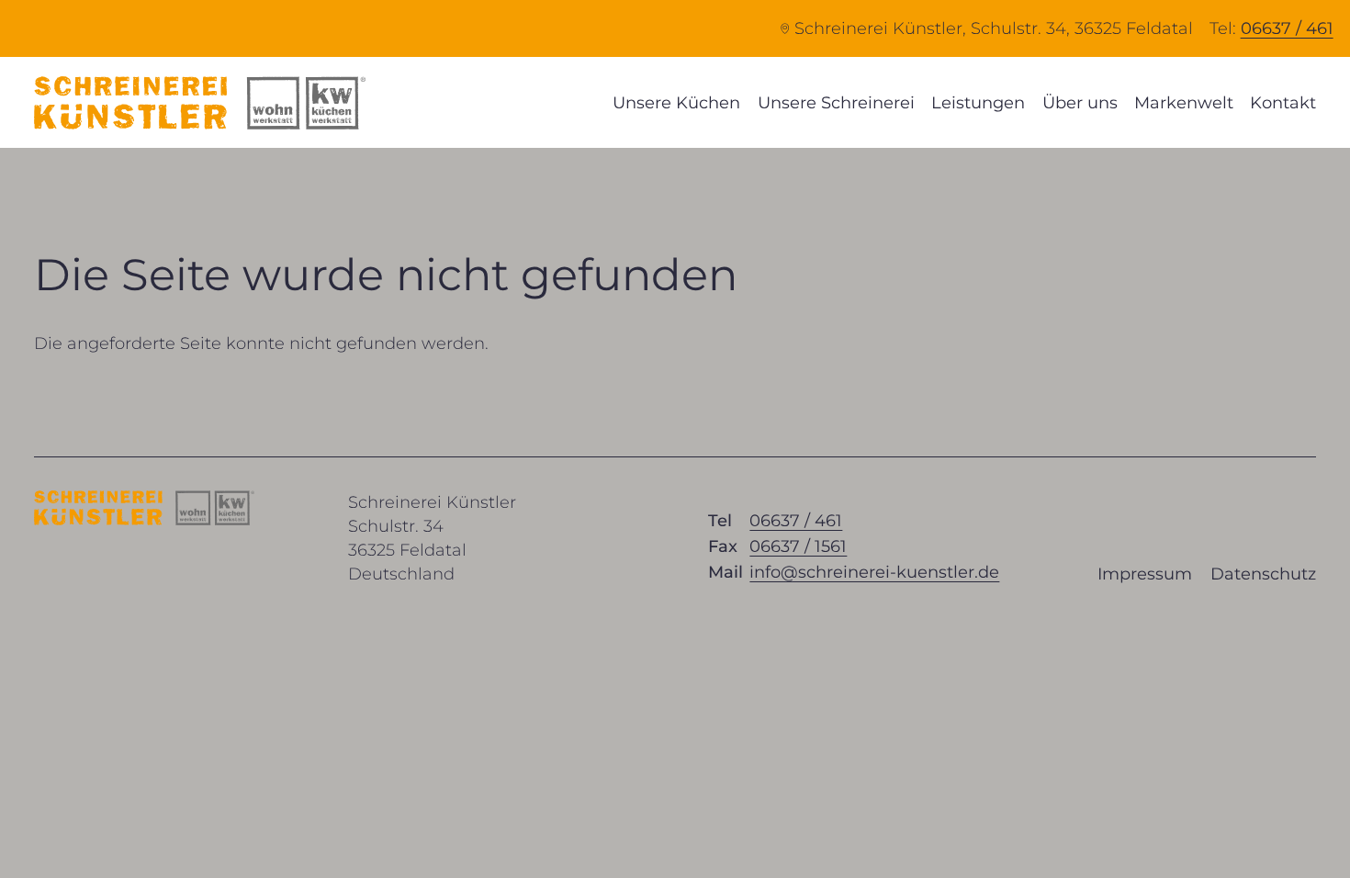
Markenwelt (1183, 103)
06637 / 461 (1287, 28)
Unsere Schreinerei (836, 103)
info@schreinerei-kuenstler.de (874, 572)
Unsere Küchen (676, 103)
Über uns (1080, 103)
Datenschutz (1263, 574)
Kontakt (1283, 103)
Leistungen (978, 103)
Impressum (1144, 574)
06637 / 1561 (798, 546)
